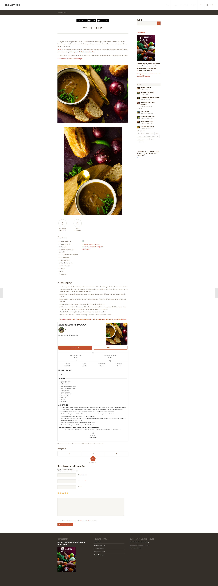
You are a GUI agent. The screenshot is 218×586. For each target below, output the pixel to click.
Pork (158, 136)
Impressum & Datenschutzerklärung (139, 542)
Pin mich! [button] (92, 21)
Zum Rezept (82, 21)
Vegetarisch (140, 141)
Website (80, 486)
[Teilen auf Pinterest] (93, 453)
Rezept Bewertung (82, 474)
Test (148, 139)
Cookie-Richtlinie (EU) (135, 548)
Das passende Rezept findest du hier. (83, 52)
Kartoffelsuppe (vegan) (147, 126)
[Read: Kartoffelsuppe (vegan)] (138, 127)
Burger (156, 133)
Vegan (151, 139)
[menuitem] (167, 5)
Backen (142, 133)
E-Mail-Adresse (82, 481)
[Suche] (201, 5)
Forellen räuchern (146, 87)
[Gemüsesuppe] (1, 293)
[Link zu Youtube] (212, 5)
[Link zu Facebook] (210, 5)
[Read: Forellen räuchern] (138, 88)
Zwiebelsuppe (61, 12)
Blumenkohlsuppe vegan (148, 116)
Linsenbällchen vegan (147, 121)
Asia (138, 133)
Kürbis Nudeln (145, 111)
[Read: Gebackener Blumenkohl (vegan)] (138, 98)
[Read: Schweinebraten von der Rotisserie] (138, 103)
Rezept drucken (103, 21)
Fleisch (144, 136)
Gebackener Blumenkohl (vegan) (150, 97)
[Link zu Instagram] (207, 5)
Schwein (143, 139)
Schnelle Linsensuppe (99, 555)
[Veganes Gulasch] (216, 293)
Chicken (139, 136)
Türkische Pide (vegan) (147, 92)
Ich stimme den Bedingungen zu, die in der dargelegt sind (78, 520)
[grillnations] (12, 5)
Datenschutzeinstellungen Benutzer (139, 545)
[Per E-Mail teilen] (116, 453)
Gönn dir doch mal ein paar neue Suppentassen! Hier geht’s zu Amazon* (93, 247)
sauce (139, 139)
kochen (153, 136)
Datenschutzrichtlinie (85, 520)
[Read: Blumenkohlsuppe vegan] (138, 117)
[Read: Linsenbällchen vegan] (138, 122)
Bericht (152, 133)
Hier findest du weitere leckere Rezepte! (70, 59)
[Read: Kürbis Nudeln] (138, 112)
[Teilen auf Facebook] (69, 453)
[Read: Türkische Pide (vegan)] (138, 93)
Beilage (147, 133)
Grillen (148, 136)
